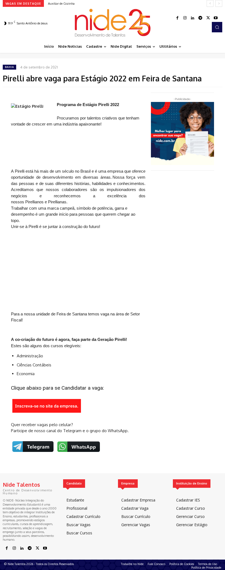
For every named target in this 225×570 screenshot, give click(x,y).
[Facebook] (177, 18)
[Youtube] (216, 18)
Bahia (9, 67)
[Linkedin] (192, 18)
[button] (217, 27)
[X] (208, 18)
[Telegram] (200, 18)
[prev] (210, 3)
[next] (218, 3)
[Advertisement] (78, 148)
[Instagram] (185, 18)
